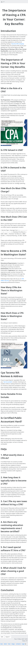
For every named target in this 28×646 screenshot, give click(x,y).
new (1, 644)
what (5, 644)
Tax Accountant (7, 382)
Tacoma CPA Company (17, 44)
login (23, 644)
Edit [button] (2, 637)
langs (13, 644)
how (9, 644)
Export (7, 637)
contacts (18, 644)
